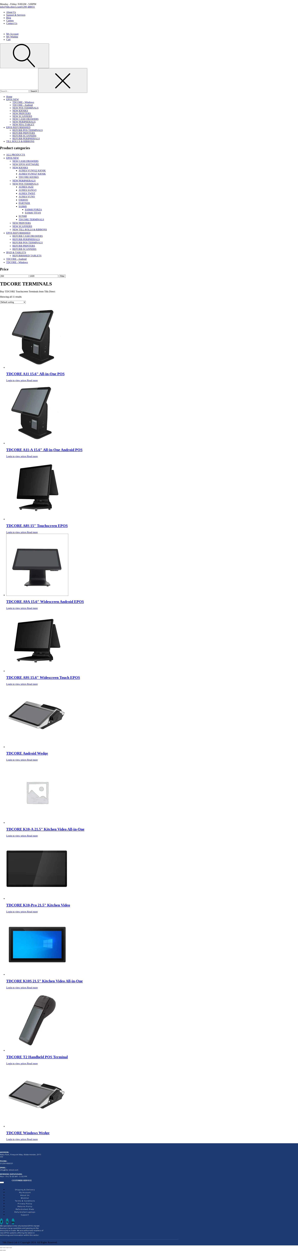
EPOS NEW (12, 99)
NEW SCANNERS (22, 116)
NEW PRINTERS (21, 113)
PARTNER (24, 203)
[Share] (7, 1247)
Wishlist (25, 1198)
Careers (10, 20)
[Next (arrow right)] (4, 1250)
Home (9, 96)
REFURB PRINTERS (23, 133)
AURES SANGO (27, 190)
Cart (8, 39)
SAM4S (23, 206)
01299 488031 (28, 7)
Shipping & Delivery (25, 1189)
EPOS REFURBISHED (18, 127)
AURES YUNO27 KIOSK (32, 173)
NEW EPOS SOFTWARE (25, 164)
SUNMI (23, 216)
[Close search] (62, 80)
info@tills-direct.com (10, 7)
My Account (12, 34)
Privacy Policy (25, 1203)
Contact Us (11, 23)
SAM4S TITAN (33, 212)
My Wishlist (12, 36)
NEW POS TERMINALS (25, 108)
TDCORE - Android (22, 105)
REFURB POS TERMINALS (27, 130)
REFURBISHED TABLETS (26, 255)
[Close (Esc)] (10, 1247)
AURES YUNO (27, 196)
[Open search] (24, 55)
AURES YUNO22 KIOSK (32, 170)
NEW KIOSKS (20, 110)
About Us (11, 12)
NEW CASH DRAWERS (25, 119)
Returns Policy (25, 1206)
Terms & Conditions (25, 1201)
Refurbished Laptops (24, 1212)
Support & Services (15, 15)
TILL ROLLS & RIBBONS (20, 141)
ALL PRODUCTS (15, 154)
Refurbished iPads (25, 1209)
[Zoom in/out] (1, 1247)
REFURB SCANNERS (24, 135)
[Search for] (14, 91)
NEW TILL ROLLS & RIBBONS (29, 229)
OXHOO (23, 200)
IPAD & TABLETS (16, 252)
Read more (32, 380)
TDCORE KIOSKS (29, 177)
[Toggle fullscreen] (4, 1247)
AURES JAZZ (26, 187)
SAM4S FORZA (33, 209)
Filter (62, 276)
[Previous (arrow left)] (1, 1250)
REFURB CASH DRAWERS (27, 236)
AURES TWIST (27, 193)
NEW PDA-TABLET (23, 124)
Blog (8, 17)
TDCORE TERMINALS (31, 219)
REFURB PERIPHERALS (26, 138)
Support (25, 1215)
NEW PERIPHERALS (24, 121)
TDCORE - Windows (23, 102)
